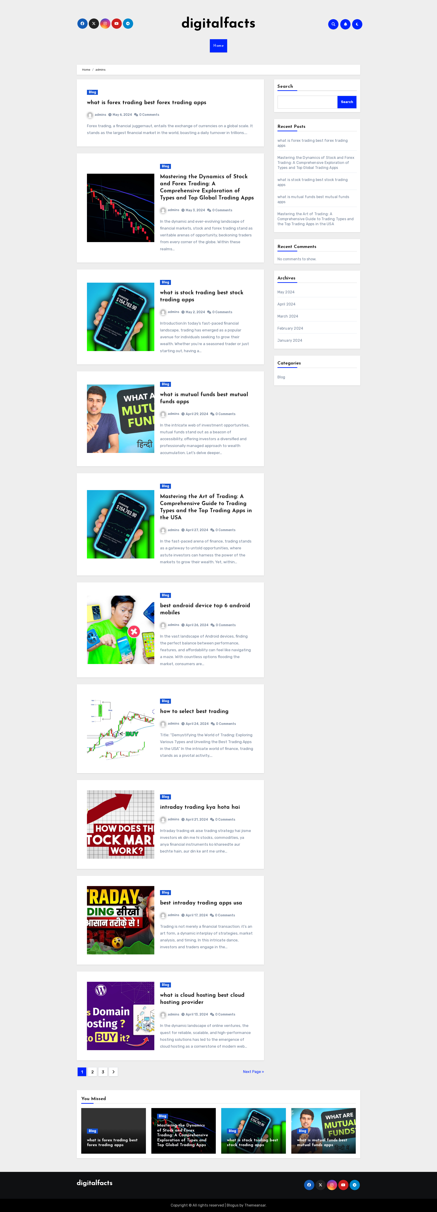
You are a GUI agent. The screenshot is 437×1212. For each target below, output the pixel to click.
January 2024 (289, 340)
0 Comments (149, 115)
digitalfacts (218, 24)
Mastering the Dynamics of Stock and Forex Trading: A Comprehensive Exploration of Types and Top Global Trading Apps (315, 162)
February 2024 (290, 328)
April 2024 (286, 304)
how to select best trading (194, 711)
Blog (92, 92)
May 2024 (286, 292)
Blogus (233, 1205)
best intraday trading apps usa (201, 903)
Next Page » (253, 1072)
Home (218, 46)
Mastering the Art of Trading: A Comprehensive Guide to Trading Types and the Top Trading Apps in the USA (315, 219)
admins (100, 115)
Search (285, 86)
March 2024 (287, 316)
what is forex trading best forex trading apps (146, 103)
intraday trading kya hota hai (200, 807)
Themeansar (255, 1205)
